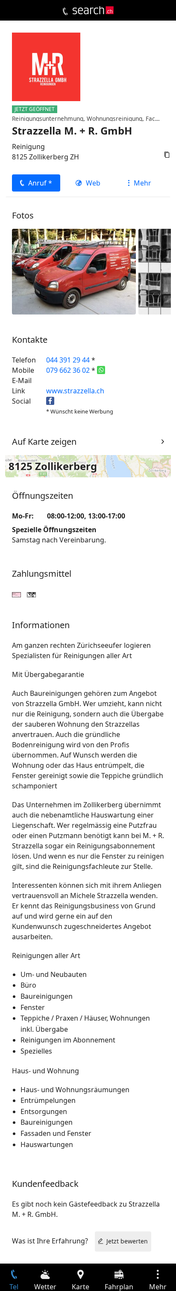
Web (93, 183)
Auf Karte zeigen (44, 441)
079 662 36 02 (68, 370)
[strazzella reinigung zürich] (74, 271)
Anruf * (40, 183)
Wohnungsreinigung (114, 118)
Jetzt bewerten (127, 1241)
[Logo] (93, 10)
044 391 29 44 (68, 360)
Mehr (142, 183)
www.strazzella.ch (75, 390)
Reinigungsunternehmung (47, 118)
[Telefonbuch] (65, 11)
